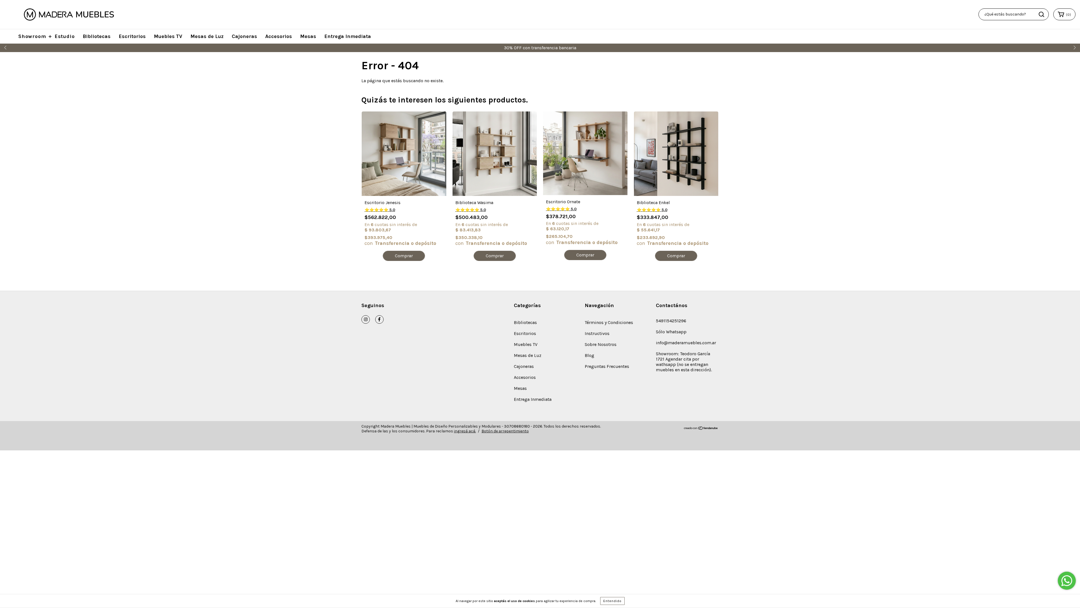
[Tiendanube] (701, 428)
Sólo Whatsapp (671, 331)
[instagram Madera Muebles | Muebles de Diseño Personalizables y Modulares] (365, 319)
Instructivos (597, 333)
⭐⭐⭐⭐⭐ (379, 209)
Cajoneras (244, 36)
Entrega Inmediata (347, 36)
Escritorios (132, 36)
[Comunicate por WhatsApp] (1067, 581)
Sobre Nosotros (600, 344)
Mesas (308, 36)
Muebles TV (168, 36)
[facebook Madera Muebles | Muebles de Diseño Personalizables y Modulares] (379, 319)
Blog (589, 355)
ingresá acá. (465, 431)
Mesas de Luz (207, 36)
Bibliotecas (97, 36)
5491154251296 (671, 320)
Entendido (612, 601)
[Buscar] (1041, 14)
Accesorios (278, 36)
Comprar (404, 255)
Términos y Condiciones (609, 322)
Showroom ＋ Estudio (46, 36)
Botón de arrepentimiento (505, 431)
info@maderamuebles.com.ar (686, 342)
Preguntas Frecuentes (607, 366)
